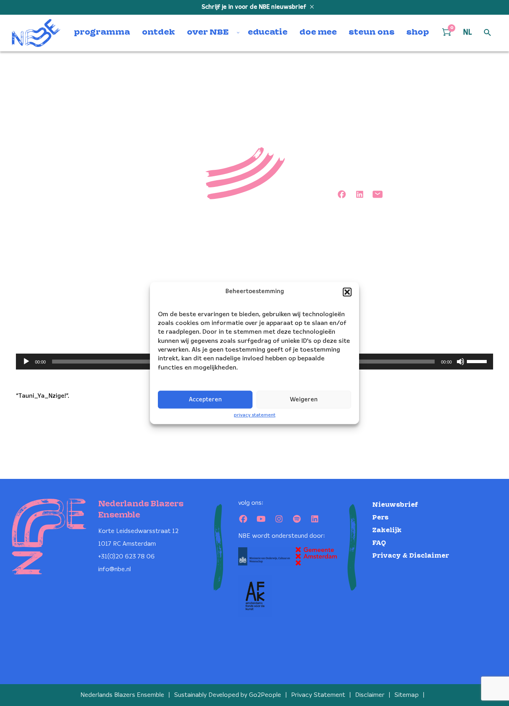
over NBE (208, 32)
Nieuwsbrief (395, 505)
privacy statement (255, 415)
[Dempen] (460, 362)
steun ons (371, 32)
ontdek (158, 32)
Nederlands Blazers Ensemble (122, 695)
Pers (380, 518)
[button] (347, 292)
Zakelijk (387, 530)
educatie (268, 32)
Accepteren (205, 400)
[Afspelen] (26, 362)
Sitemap (406, 695)
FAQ (379, 543)
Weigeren (304, 400)
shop (417, 32)
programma (102, 32)
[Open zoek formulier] (487, 33)
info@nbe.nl (114, 569)
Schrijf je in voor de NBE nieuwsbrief (255, 7)
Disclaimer (370, 695)
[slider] (478, 361)
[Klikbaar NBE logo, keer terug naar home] (36, 33)
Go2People (265, 695)
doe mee (318, 32)
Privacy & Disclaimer (410, 556)
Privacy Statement (318, 695)
